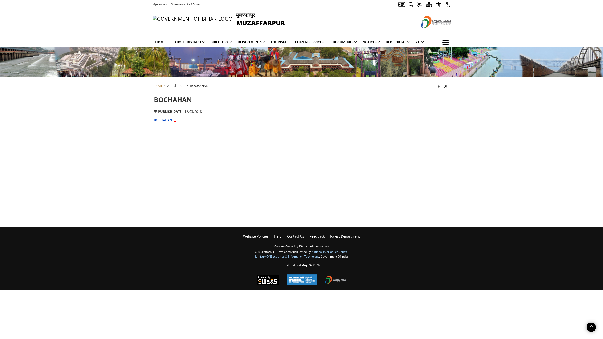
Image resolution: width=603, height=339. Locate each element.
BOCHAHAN (163, 120)
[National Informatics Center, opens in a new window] (302, 280)
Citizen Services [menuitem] (309, 42)
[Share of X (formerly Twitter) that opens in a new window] (446, 86)
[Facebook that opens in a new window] (439, 86)
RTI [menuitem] (417, 42)
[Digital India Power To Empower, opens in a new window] (336, 280)
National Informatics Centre (329, 252)
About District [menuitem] (187, 42)
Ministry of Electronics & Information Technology (287, 256)
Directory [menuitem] (219, 42)
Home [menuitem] (160, 42)
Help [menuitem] (277, 236)
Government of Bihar (185, 4)
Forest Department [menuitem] (345, 236)
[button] (446, 42)
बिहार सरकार (160, 4)
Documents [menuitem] (343, 42)
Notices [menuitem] (370, 42)
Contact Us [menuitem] (295, 236)
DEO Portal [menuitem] (396, 42)
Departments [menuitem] (250, 42)
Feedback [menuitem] (317, 236)
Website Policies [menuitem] (256, 236)
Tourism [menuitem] (278, 42)
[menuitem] (401, 4)
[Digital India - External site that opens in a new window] (430, 32)
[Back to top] (591, 327)
